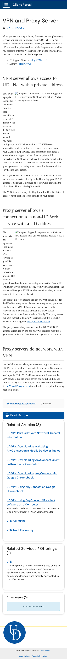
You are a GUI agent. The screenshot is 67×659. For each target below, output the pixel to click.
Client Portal (22, 5)
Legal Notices (24, 656)
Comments (45, 650)
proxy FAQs (25, 64)
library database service (38, 321)
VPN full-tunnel (16, 521)
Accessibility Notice (39, 656)
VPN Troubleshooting (20, 530)
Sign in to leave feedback (21, 403)
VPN (9, 28)
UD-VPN (19, 28)
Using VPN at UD (38, 60)
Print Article (18, 415)
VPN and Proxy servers (18, 386)
